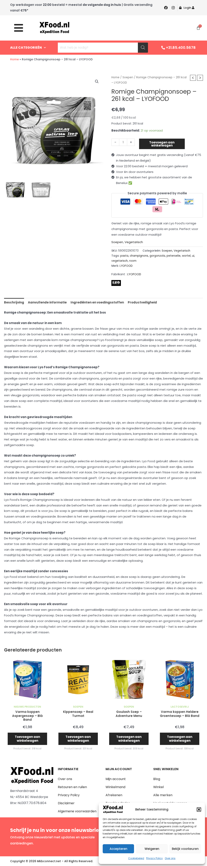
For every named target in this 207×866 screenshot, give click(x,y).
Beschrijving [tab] (14, 302)
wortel (186, 256)
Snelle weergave (27, 699)
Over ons (170, 858)
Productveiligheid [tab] (142, 302)
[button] (199, 809)
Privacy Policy (154, 858)
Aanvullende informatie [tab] (47, 302)
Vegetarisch (134, 242)
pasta (124, 256)
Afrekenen (114, 795)
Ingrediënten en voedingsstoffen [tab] (97, 302)
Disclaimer (66, 803)
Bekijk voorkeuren (185, 849)
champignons (139, 256)
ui (193, 256)
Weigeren (152, 849)
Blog (156, 779)
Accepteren (118, 849)
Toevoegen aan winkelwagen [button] (27, 739)
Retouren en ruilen (72, 787)
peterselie (174, 256)
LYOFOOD (126, 266)
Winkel (158, 787)
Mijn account (116, 779)
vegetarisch (119, 261)
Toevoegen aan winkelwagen (161, 143)
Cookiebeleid (136, 858)
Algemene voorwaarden (77, 811)
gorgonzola (157, 256)
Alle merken (162, 795)
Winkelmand (115, 787)
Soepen (128, 77)
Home (14, 59)
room (132, 261)
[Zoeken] (143, 48)
